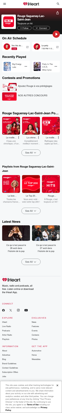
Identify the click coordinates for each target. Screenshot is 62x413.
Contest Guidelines (10, 367)
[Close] (57, 385)
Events (35, 330)
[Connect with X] (11, 310)
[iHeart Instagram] (18, 310)
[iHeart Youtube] (26, 310)
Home (34, 354)
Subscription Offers (10, 372)
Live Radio (6, 326)
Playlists (5, 339)
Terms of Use (33, 404)
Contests (35, 334)
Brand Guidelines (9, 363)
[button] (56, 34)
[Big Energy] (7, 66)
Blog (4, 359)
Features (35, 326)
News (34, 322)
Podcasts (6, 330)
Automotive (36, 350)
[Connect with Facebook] (3, 310)
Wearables (36, 359)
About (4, 350)
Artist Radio (7, 334)
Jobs (4, 376)
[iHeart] (31, 4)
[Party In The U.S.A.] (37, 66)
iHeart (4, 322)
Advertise (6, 354)
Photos (35, 339)
